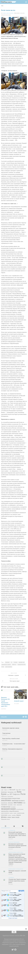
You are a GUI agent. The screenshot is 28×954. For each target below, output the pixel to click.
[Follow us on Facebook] (26, 717)
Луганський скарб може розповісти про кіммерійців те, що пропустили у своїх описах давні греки (17, 834)
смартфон (14, 815)
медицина (13, 806)
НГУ (11, 794)
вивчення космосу (18, 800)
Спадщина (11, 877)
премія (15, 813)
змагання (19, 804)
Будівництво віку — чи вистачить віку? (13, 744)
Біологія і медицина (14, 842)
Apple (2, 789)
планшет (11, 813)
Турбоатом (4, 796)
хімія (9, 817)
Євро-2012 (18, 789)
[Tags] (22, 826)
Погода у (13, 892)
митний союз (21, 662)
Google (5, 789)
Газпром (15, 662)
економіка (10, 804)
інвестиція (15, 817)
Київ (19, 792)
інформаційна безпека (5, 819)
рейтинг (9, 815)
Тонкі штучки (6, 733)
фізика (4, 817)
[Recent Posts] (5, 826)
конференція (5, 807)
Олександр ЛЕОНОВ (8, 13)
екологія (4, 805)
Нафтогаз (14, 664)
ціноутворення (8, 666)
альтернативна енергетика (10, 798)
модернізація (8, 809)
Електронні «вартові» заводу (10, 728)
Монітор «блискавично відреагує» (12, 749)
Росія (3, 666)
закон (14, 804)
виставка (18, 802)
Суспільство (11, 830)
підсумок (4, 815)
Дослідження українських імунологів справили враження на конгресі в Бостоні (17, 845)
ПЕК (2, 5)
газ (11, 662)
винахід (10, 803)
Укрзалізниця (10, 796)
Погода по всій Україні (12, 918)
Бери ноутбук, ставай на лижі (11, 738)
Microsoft (12, 790)
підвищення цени (21, 664)
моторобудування (19, 809)
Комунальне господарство (15, 869)
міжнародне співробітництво (10, 811)
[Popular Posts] (14, 826)
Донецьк (4, 792)
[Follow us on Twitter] (23, 717)
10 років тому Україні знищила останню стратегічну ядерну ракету (17, 880)
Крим (3, 794)
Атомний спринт (19, 701)
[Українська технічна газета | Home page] (11, 2)
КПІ (15, 792)
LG (8, 789)
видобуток (4, 803)
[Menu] (26, 2)
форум (18, 815)
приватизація (20, 813)
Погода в (13, 908)
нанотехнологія (5, 813)
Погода (3, 890)
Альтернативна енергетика (15, 852)
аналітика (7, 662)
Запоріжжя (11, 792)
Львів (8, 794)
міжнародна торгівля (6, 664)
